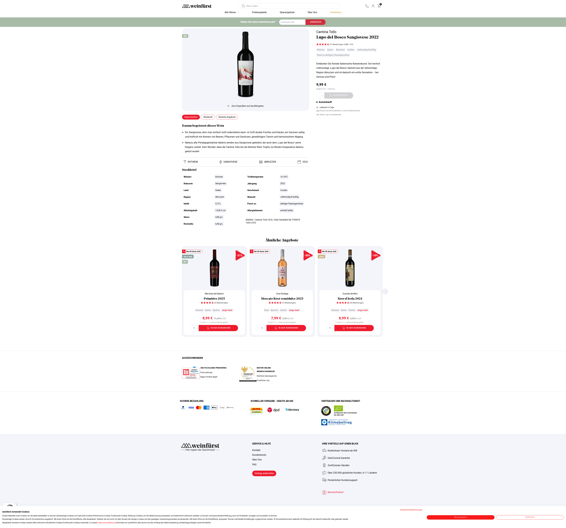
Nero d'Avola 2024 (350, 298)
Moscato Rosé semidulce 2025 (282, 298)
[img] (348, 44)
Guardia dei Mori (350, 293)
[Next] (385, 291)
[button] (367, 6)
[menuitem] (335, 12)
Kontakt (256, 450)
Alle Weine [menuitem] (230, 12)
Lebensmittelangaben (219, 322)
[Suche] (243, 6)
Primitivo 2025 (214, 298)
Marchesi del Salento (214, 293)
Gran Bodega (282, 293)
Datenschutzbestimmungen (411, 510)
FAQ (254, 464)
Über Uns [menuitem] (312, 12)
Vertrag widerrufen (264, 473)
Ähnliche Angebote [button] (227, 117)
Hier (318, 110)
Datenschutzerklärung (106, 522)
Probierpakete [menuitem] (259, 12)
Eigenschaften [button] (191, 117)
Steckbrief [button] (208, 117)
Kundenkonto (259, 455)
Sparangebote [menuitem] (287, 12)
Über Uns (257, 459)
